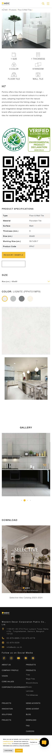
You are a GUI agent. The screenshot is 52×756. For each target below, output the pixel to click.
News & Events (33, 703)
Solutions (7, 714)
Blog (28, 714)
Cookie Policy (7, 744)
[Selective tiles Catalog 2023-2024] (26, 559)
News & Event (32, 708)
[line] (27, 657)
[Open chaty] (44, 742)
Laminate (29, 691)
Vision (5, 676)
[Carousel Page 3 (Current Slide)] (27, 500)
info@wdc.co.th (14, 647)
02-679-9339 (13, 642)
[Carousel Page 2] (24, 500)
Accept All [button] (18, 750)
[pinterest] (33, 657)
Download (31, 720)
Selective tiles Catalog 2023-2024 (26, 597)
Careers (30, 731)
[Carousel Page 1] (21, 500)
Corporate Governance (14, 687)
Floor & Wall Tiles (25, 9)
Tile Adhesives (32, 695)
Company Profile (10, 670)
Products (12, 9)
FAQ (28, 725)
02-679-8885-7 (14, 638)
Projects (6, 703)
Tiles (28, 674)
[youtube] (20, 657)
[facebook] (5, 657)
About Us (6, 664)
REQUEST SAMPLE (13, 255)
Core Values (8, 681)
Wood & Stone (32, 683)
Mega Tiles (30, 678)
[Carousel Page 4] (30, 500)
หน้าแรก (5, 9)
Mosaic (29, 687)
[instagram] (12, 657)
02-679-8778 (28, 638)
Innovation (7, 708)
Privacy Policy (34, 739)
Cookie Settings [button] (8, 750)
